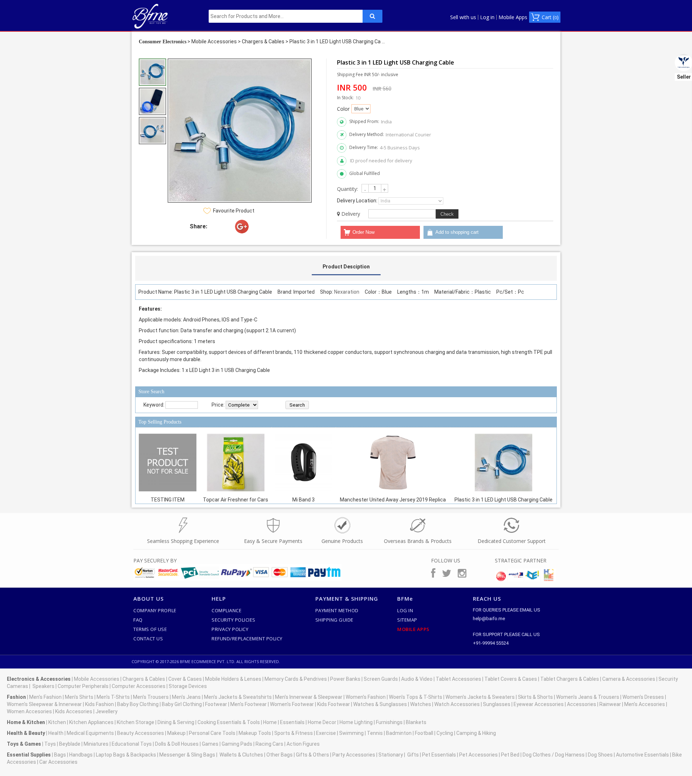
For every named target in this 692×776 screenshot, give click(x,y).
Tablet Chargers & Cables (569, 679)
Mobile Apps (512, 17)
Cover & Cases (185, 679)
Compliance (226, 610)
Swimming (351, 733)
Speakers (43, 686)
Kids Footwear (333, 704)
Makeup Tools (255, 733)
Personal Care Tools (212, 733)
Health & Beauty (26, 733)
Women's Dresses (643, 697)
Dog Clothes (537, 755)
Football (424, 733)
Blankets (416, 722)
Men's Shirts (79, 697)
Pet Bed (510, 755)
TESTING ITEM (168, 500)
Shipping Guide (334, 620)
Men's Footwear (248, 704)
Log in (487, 17)
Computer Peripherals (83, 686)
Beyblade (69, 744)
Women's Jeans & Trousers (587, 697)
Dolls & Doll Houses (177, 744)
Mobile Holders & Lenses (233, 679)
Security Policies (234, 620)
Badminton (399, 733)
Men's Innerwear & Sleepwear (308, 697)
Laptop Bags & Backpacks (126, 755)
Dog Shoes (600, 755)
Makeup (176, 733)
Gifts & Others (312, 755)
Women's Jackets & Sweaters (480, 697)
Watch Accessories (457, 704)
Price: (218, 405)
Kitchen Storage (135, 722)
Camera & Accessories (628, 679)
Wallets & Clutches (241, 755)
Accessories (581, 704)
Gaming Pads (237, 744)
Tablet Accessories (458, 679)
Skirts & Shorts (535, 697)
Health (55, 733)
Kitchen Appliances (91, 722)
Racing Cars (269, 744)
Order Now (363, 232)
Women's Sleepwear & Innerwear (44, 704)
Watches (420, 704)
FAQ (138, 620)
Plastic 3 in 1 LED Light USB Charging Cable (503, 500)
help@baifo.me (489, 618)
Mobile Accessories (214, 41)
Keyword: (153, 405)
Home (270, 722)
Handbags (81, 755)
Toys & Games (24, 744)
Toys (50, 744)
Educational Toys (132, 744)
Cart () (550, 17)
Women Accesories (29, 711)
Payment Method (337, 610)
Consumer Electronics (162, 41)
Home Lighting (356, 722)
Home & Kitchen (26, 722)
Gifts (413, 755)
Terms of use (150, 629)
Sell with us (463, 17)
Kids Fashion (99, 704)
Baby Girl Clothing (182, 704)
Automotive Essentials (642, 755)
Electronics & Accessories (39, 679)
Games (210, 744)
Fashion (16, 697)
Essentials (292, 722)
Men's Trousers (151, 697)
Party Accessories (353, 755)
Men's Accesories (644, 704)
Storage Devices (188, 686)
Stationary (390, 755)
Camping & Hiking (476, 733)
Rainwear (610, 704)
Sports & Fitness (293, 733)
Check (447, 214)
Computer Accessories (138, 686)
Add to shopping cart (457, 232)
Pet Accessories (478, 755)
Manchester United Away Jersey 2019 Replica (393, 500)
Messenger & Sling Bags (187, 755)
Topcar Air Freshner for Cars (235, 500)
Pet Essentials (439, 755)
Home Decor (322, 722)
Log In (405, 610)
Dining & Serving (176, 722)
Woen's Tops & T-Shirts (415, 697)
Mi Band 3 (303, 500)
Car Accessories (58, 762)
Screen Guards (381, 679)
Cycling (444, 733)
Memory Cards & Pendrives (296, 679)
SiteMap (407, 620)
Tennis (375, 733)
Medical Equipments (90, 733)
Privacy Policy (230, 629)
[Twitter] (263, 226)
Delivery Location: (357, 200)
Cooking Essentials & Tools (229, 722)
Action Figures (303, 744)
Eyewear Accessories (539, 704)
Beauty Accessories (140, 733)
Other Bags (279, 755)
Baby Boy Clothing (138, 704)
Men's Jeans (186, 697)
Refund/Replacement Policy (247, 638)
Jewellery (106, 711)
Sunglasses (496, 704)
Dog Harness (569, 755)
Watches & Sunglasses (380, 704)
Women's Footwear (292, 704)
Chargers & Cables (263, 41)
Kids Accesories (73, 711)
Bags (60, 755)
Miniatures (96, 744)
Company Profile (155, 610)
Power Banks (345, 679)
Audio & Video (416, 679)
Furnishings (389, 722)
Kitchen (57, 722)
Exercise (326, 733)
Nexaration (346, 292)
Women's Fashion (366, 697)
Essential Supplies (29, 755)
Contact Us (148, 638)
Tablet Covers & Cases (510, 679)
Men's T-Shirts (113, 697)
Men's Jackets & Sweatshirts (238, 697)
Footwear (216, 704)
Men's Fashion (45, 697)
